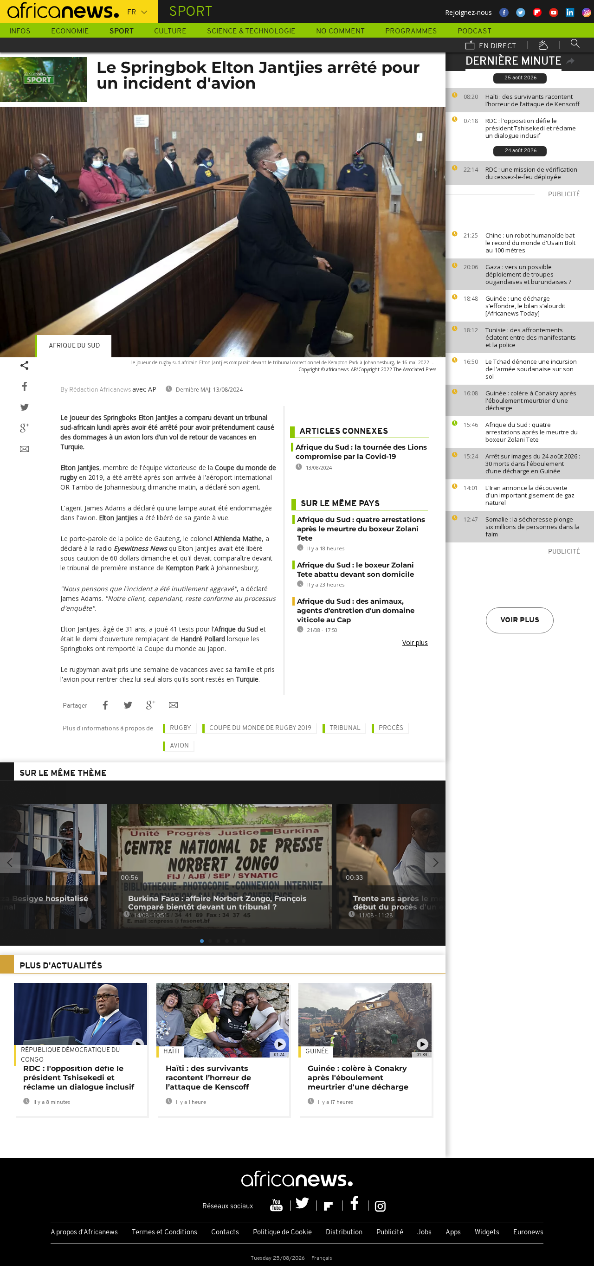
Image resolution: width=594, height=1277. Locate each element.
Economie (70, 31)
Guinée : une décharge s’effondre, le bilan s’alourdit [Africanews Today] (525, 306)
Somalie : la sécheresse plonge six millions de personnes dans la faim (532, 527)
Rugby (180, 728)
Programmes (411, 31)
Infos (20, 31)
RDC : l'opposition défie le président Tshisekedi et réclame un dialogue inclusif (530, 128)
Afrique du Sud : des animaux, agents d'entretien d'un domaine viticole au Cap (355, 610)
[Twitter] (303, 1205)
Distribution (344, 1232)
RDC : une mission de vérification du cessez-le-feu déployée (531, 173)
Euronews (528, 1232)
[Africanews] (59, 9)
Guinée (317, 1051)
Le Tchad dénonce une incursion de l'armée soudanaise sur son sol (531, 369)
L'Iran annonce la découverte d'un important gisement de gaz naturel (530, 495)
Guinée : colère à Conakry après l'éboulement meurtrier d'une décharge (530, 400)
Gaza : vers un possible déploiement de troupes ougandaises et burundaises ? (528, 274)
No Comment (340, 31)
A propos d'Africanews (84, 1232)
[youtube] (278, 1205)
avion (179, 745)
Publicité (389, 1232)
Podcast (474, 31)
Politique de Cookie (282, 1232)
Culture (170, 31)
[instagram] (380, 1205)
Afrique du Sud (74, 345)
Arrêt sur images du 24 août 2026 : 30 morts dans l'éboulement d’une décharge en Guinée (532, 463)
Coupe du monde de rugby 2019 (260, 728)
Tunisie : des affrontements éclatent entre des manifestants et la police (530, 337)
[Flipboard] (329, 1205)
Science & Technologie (251, 31)
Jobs (424, 1232)
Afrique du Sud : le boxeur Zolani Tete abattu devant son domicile (355, 570)
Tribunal (345, 728)
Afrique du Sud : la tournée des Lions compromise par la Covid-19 (361, 452)
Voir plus (519, 620)
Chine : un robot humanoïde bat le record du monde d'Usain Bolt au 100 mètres (530, 243)
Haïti (171, 1051)
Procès (391, 728)
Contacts (225, 1232)
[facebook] (355, 1205)
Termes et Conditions (164, 1232)
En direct (496, 46)
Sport (122, 31)
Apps (453, 1232)
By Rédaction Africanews (95, 390)
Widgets (487, 1232)
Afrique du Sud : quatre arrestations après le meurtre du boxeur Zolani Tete (531, 432)
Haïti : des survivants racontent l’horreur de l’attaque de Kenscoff (532, 100)
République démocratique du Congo (70, 1055)
